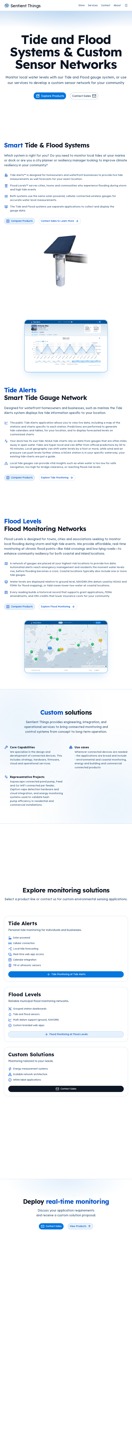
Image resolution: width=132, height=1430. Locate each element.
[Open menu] (126, 5)
